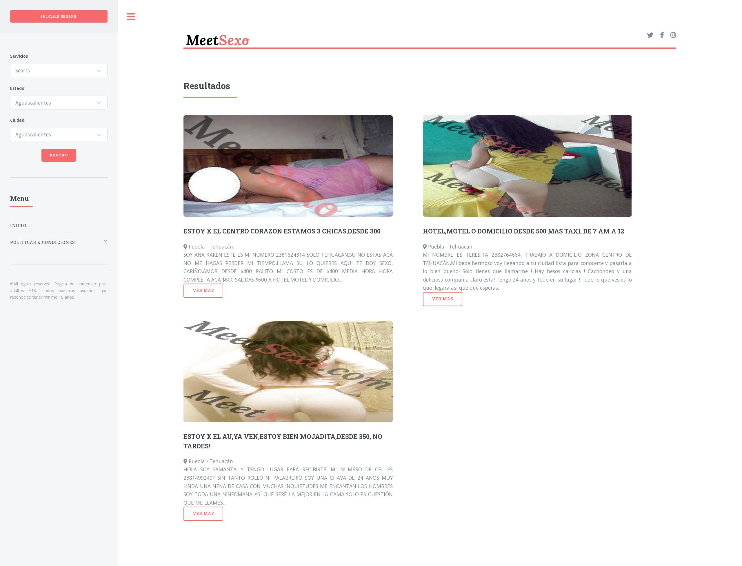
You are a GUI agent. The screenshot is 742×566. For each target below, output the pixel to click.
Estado (17, 88)
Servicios (19, 56)
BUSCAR (59, 155)
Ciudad (17, 120)
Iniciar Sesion (59, 16)
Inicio (18, 225)
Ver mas (203, 290)
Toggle (131, 17)
